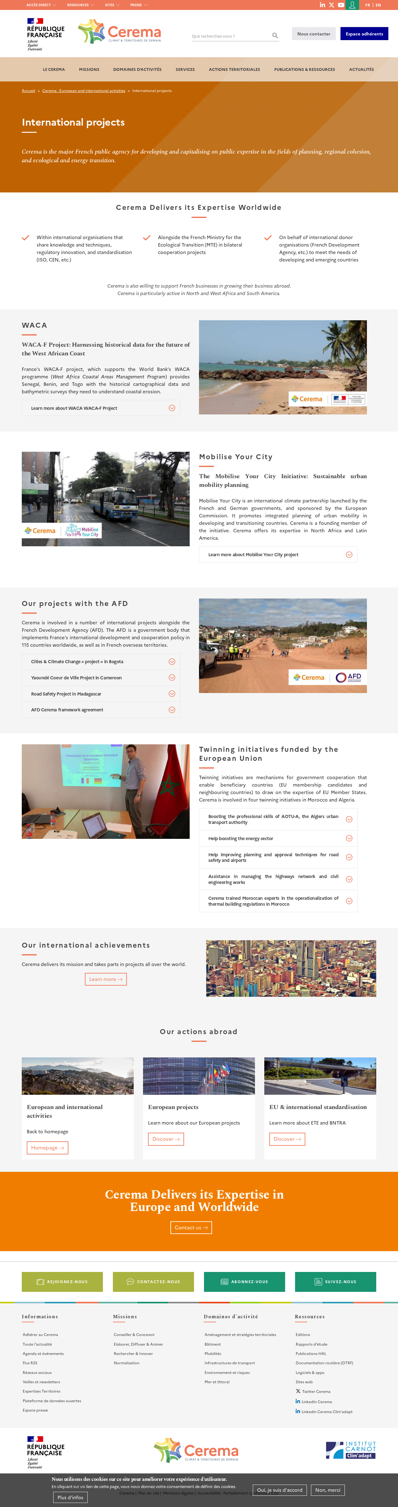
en (378, 4)
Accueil (28, 90)
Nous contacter (314, 33)
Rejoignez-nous (67, 1281)
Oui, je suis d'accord (280, 1490)
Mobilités (213, 1353)
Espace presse (35, 1409)
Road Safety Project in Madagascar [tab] (66, 694)
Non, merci (327, 1490)
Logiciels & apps (310, 1372)
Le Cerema (54, 69)
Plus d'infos (70, 1497)
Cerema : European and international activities (83, 90)
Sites (109, 4)
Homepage (44, 1147)
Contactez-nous (158, 1281)
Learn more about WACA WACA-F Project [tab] (74, 408)
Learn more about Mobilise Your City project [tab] (253, 554)
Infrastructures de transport (230, 1362)
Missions (89, 69)
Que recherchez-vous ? (213, 36)
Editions (303, 1334)
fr (367, 4)
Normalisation (126, 1362)
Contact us (188, 1227)
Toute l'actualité (37, 1344)
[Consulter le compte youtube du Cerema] (341, 4)
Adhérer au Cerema (40, 1334)
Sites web (304, 1381)
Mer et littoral (217, 1381)
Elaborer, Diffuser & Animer (138, 1344)
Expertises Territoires (41, 1391)
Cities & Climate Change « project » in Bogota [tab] (77, 661)
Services (185, 69)
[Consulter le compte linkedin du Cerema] (322, 4)
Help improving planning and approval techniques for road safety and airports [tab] (273, 857)
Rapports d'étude (311, 1344)
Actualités (361, 69)
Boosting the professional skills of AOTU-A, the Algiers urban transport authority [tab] (273, 819)
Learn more (102, 978)
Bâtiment (213, 1344)
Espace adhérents (364, 33)
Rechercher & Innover (133, 1353)
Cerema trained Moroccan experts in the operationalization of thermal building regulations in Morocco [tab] (273, 901)
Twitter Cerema (316, 1391)
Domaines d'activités (137, 69)
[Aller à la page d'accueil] (115, 27)
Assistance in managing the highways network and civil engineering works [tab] (273, 879)
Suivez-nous (341, 1281)
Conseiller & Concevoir (134, 1334)
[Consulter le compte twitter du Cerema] (332, 4)
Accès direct (38, 4)
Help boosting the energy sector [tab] (240, 838)
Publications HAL (311, 1353)
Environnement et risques (227, 1372)
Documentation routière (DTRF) (324, 1362)
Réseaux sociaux (37, 1372)
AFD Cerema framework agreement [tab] (67, 709)
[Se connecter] (352, 5)
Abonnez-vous (249, 1281)
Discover (162, 1138)
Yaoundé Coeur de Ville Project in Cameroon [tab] (76, 677)
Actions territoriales (234, 69)
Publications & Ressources (304, 69)
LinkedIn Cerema (317, 1401)
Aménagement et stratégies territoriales (240, 1334)
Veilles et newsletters (41, 1381)
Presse (136, 4)
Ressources (78, 4)
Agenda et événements (43, 1353)
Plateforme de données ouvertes (52, 1400)
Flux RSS (30, 1362)
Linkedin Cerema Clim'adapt (327, 1411)
